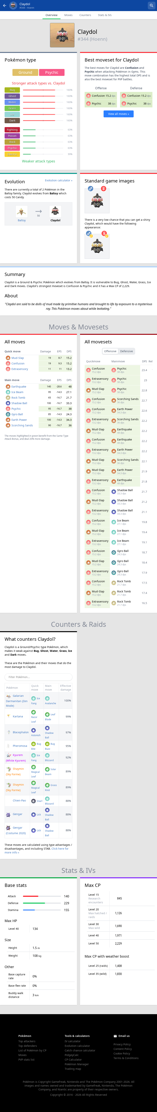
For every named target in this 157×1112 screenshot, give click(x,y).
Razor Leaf (34, 719)
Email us (124, 1036)
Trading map (73, 1069)
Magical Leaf (35, 774)
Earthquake (18, 386)
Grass (12, 108)
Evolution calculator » (58, 180)
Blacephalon (20, 732)
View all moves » (118, 114)
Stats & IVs (105, 15)
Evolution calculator (77, 1046)
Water (12, 102)
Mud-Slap (17, 358)
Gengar (17, 814)
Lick (38, 814)
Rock (12, 142)
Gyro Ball (17, 414)
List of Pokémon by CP (32, 1050)
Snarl (39, 801)
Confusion (98, 95)
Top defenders (27, 1046)
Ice (12, 114)
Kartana (17, 716)
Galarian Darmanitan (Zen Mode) (17, 700)
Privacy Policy (122, 1044)
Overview (51, 15)
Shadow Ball (19, 403)
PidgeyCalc (72, 1055)
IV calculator (73, 1041)
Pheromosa (19, 746)
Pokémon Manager (77, 1064)
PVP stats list (26, 1059)
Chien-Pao (19, 800)
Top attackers (26, 1041)
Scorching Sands (22, 425)
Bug (12, 90)
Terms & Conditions (126, 1058)
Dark (12, 120)
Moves (68, 15)
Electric (12, 154)
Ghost (12, 96)
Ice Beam (17, 392)
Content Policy (123, 1049)
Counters (85, 15)
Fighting (12, 129)
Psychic (12, 148)
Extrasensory (19, 369)
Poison (12, 136)
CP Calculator (73, 1059)
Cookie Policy (122, 1053)
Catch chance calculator (80, 1050)
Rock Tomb (18, 397)
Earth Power (19, 420)
